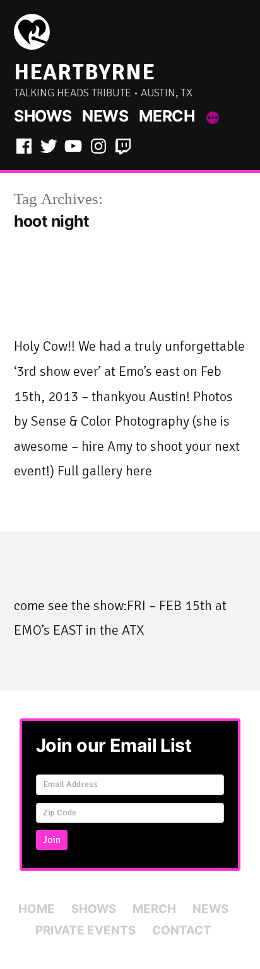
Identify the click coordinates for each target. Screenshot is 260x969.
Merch (167, 115)
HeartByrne (84, 72)
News (105, 115)
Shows (43, 115)
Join (52, 840)
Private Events (85, 930)
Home (36, 909)
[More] (212, 118)
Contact (181, 930)
